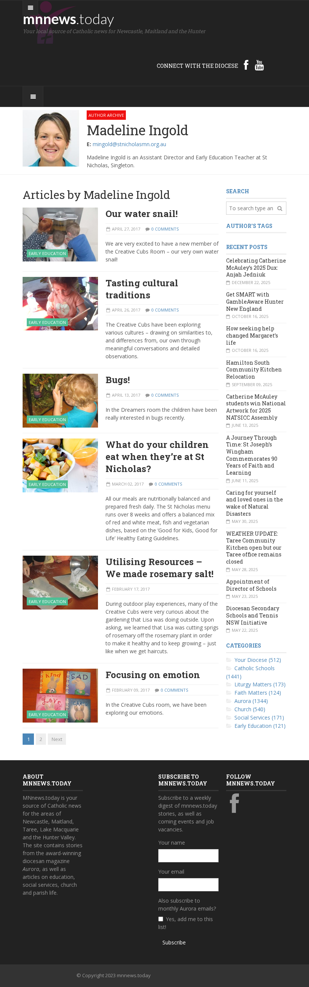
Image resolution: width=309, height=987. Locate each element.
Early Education (47, 253)
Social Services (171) (259, 717)
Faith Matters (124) (257, 692)
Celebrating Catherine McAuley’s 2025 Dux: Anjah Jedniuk (256, 267)
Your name (171, 842)
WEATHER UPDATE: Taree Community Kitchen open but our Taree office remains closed (253, 547)
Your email (171, 871)
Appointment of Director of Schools (251, 585)
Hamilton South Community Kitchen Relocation (254, 369)
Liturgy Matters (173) (260, 684)
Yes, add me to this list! (185, 922)
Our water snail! (142, 214)
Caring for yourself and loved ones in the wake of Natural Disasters (254, 503)
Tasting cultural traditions (142, 289)
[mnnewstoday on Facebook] (246, 65)
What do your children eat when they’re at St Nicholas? (157, 456)
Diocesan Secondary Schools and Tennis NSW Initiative (252, 615)
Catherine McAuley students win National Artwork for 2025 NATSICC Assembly (256, 407)
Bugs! (118, 380)
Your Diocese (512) (257, 659)
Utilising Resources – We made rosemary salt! (160, 568)
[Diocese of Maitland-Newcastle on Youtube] (259, 65)
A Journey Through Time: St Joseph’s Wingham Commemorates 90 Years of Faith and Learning (251, 455)
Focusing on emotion (153, 675)
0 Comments (165, 229)
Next (57, 739)
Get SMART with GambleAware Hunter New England (255, 301)
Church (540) (249, 709)
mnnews (68, 18)
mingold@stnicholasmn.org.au (129, 144)
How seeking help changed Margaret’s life (252, 335)
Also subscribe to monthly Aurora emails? (187, 904)
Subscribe (174, 942)
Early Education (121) (260, 725)
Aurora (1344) (251, 700)
